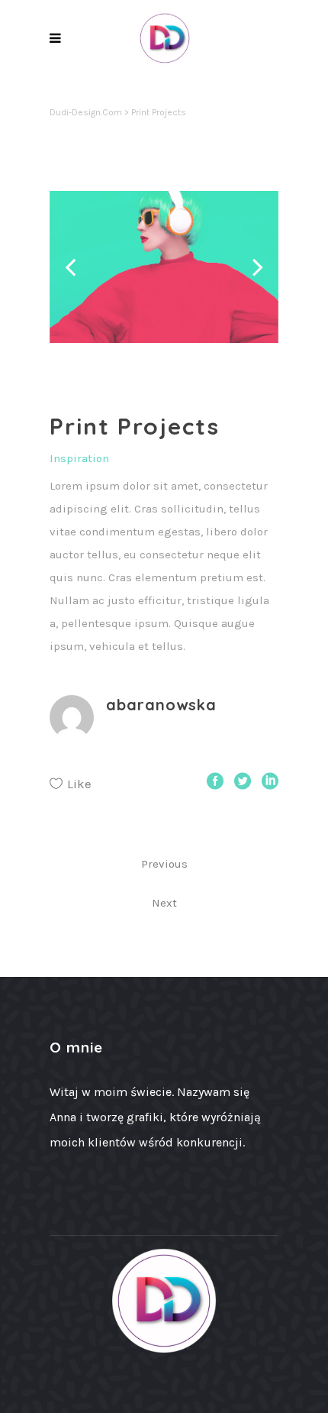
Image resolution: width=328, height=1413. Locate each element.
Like (79, 783)
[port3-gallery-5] (164, 267)
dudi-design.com (86, 112)
